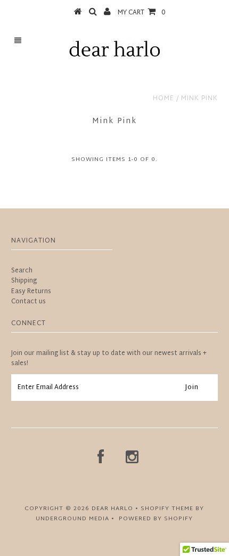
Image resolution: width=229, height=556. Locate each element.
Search (21, 271)
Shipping (24, 281)
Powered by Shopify (156, 518)
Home (163, 98)
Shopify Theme (167, 508)
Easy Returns (31, 291)
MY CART (141, 13)
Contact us (28, 302)
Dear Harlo (112, 508)
